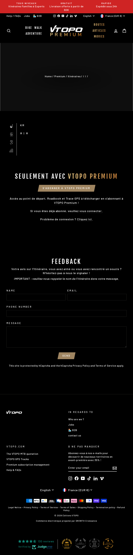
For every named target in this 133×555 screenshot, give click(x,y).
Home (48, 76)
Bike (28, 27)
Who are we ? (76, 419)
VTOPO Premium (65, 202)
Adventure (34, 33)
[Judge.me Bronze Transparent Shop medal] (108, 543)
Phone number (19, 306)
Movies (99, 36)
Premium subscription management (28, 464)
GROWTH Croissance (86, 521)
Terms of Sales (68, 507)
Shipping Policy (86, 507)
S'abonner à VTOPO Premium (67, 188)
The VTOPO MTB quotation (22, 453)
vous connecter (90, 211)
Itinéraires (74, 76)
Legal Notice (14, 507)
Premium (59, 76)
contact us (74, 435)
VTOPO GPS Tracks (17, 459)
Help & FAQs (13, 469)
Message (13, 323)
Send (66, 355)
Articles (99, 30)
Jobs (27, 15)
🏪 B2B (37, 15)
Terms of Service (106, 365)
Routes (99, 24)
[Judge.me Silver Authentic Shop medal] (80, 543)
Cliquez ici (84, 219)
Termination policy (105, 507)
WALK (38, 27)
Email (72, 290)
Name (10, 290)
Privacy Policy (81, 365)
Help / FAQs (13, 15)
